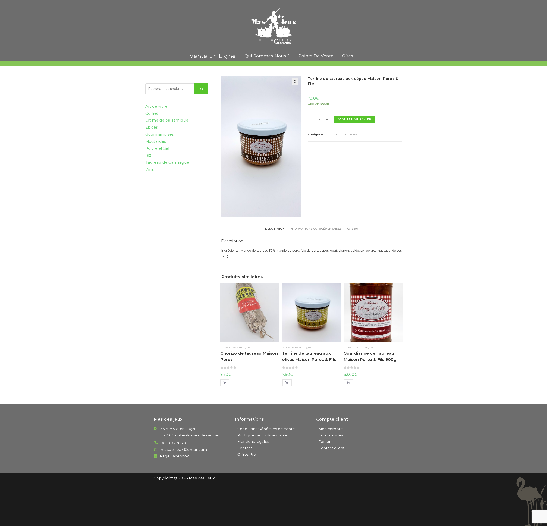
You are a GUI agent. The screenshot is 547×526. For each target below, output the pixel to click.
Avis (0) (352, 228)
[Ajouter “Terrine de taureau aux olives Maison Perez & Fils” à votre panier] (287, 382)
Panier (325, 441)
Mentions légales (253, 441)
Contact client (332, 448)
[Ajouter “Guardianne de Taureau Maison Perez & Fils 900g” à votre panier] (348, 382)
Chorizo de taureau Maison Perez (249, 356)
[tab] (275, 229)
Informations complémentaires (316, 228)
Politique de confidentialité (262, 435)
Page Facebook (174, 456)
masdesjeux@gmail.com (184, 449)
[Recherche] (201, 88)
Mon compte (331, 429)
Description (275, 228)
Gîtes (347, 55)
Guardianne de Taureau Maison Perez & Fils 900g (370, 356)
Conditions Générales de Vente (266, 429)
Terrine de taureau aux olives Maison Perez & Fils (309, 356)
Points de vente (316, 55)
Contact (244, 448)
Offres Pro (246, 454)
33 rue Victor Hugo (189, 432)
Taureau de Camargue (341, 134)
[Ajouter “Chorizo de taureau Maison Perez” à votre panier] (225, 382)
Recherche (156, 79)
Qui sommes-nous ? (267, 55)
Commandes (331, 435)
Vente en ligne (213, 55)
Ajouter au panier (354, 119)
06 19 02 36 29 (173, 443)
